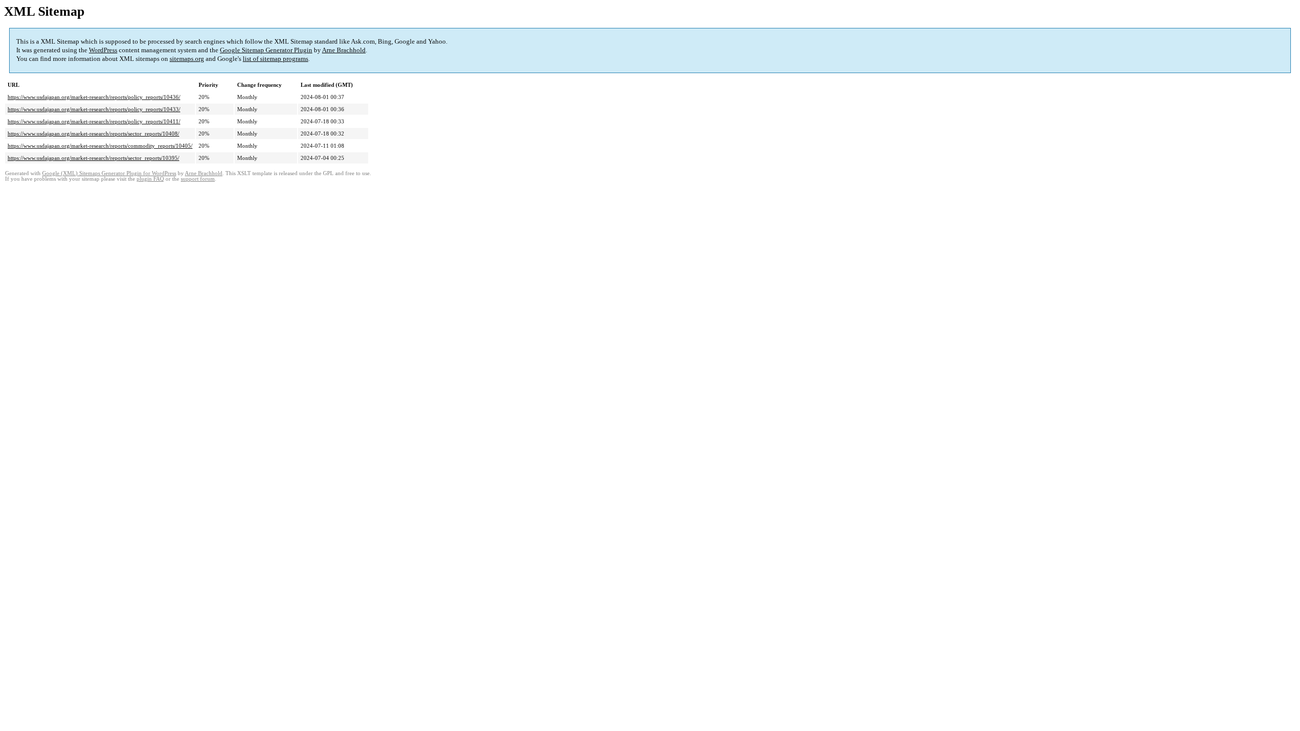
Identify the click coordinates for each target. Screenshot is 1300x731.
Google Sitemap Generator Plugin (266, 50)
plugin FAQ (150, 179)
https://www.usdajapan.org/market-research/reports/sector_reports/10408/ (93, 133)
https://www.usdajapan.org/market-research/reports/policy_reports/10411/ (94, 121)
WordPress (103, 50)
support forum (198, 179)
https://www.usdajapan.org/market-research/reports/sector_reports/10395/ (93, 158)
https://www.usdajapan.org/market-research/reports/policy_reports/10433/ (94, 109)
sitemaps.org (187, 58)
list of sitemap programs (275, 58)
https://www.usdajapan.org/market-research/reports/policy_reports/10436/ (94, 97)
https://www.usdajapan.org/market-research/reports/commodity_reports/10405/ (100, 146)
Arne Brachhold (344, 50)
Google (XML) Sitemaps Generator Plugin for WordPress (109, 173)
